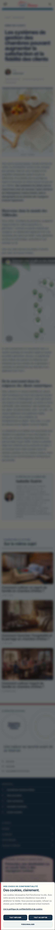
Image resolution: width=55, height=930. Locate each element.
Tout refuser (15, 917)
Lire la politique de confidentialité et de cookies (22, 909)
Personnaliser (27, 924)
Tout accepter (40, 917)
